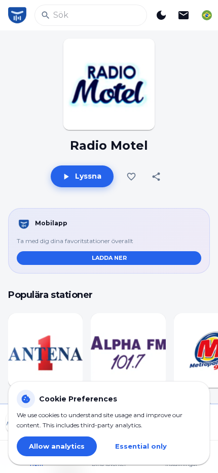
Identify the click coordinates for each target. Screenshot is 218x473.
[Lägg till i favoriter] (131, 176)
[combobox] (207, 15)
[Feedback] (183, 15)
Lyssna (88, 176)
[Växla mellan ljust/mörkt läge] (161, 15)
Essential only (141, 446)
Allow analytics (57, 446)
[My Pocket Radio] (17, 15)
